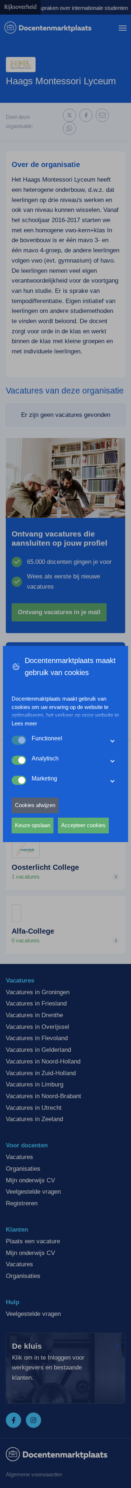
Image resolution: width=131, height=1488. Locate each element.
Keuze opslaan (32, 825)
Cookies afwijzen (35, 805)
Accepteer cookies (83, 825)
